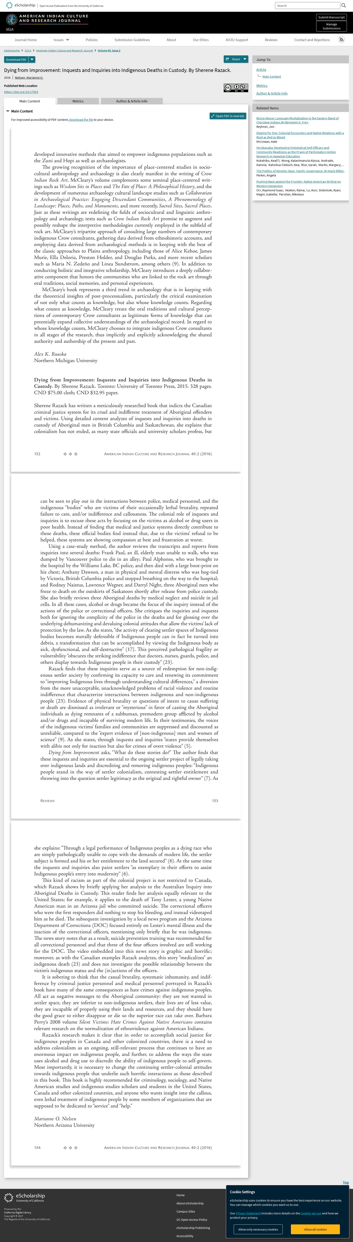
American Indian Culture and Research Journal (64, 50)
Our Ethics (201, 40)
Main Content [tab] (29, 101)
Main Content (22, 111)
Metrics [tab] (78, 101)
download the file (81, 120)
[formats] (32, 59)
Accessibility (184, 1236)
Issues (59, 40)
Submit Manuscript (331, 17)
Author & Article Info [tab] (131, 101)
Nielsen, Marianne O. (29, 77)
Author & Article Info (272, 93)
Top (346, 1182)
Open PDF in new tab (230, 116)
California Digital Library (17, 1212)
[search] (343, 5)
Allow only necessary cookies (258, 1229)
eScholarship (12, 50)
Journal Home (26, 40)
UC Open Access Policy (191, 1219)
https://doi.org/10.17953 (21, 92)
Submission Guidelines (132, 40)
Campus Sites (185, 1211)
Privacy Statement (248, 1213)
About (171, 40)
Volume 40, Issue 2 (109, 50)
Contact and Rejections (312, 40)
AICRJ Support (237, 40)
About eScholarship (190, 1203)
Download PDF (16, 59)
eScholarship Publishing (193, 1228)
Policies (92, 40)
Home (180, 1195)
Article (261, 69)
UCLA (9, 29)
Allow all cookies (315, 1229)
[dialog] (287, 1211)
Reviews (271, 40)
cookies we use (311, 1213)
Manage (332, 26)
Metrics (261, 85)
